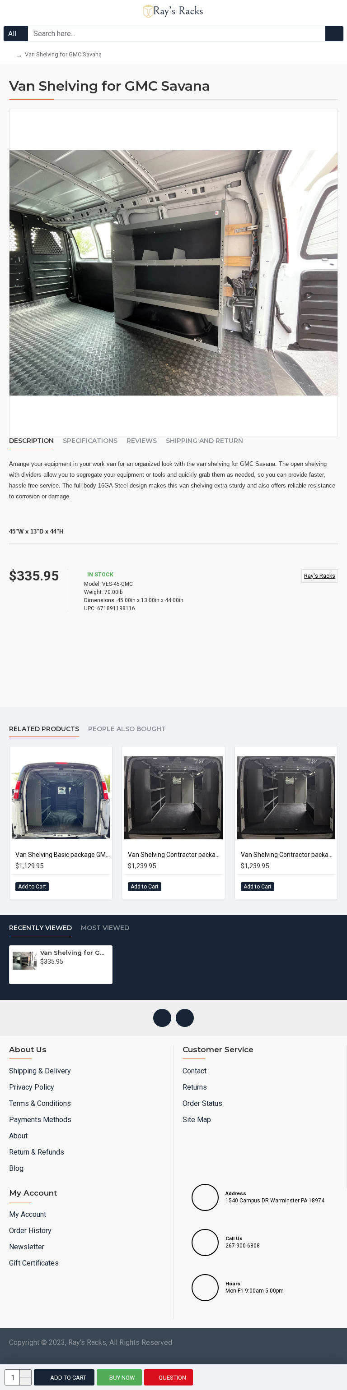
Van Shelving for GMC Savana (74, 952)
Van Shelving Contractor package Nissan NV (288, 854)
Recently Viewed (40, 928)
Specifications (90, 441)
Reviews (142, 441)
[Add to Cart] (45, 973)
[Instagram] (162, 1018)
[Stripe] (182, 1359)
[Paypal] (165, 1359)
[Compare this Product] (98, 886)
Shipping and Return (204, 441)
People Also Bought (127, 729)
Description (31, 441)
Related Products (44, 729)
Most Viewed (105, 928)
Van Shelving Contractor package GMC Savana (175, 854)
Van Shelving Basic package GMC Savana (62, 854)
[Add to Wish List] (80, 886)
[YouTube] (185, 1018)
